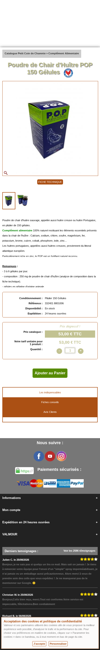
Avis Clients (50, 412)
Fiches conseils (50, 402)
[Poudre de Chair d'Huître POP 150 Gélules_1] (8, 200)
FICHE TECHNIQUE (50, 182)
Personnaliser (58, 643)
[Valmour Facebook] (38, 456)
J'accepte (39, 643)
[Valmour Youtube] (50, 456)
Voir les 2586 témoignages (79, 550)
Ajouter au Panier (50, 373)
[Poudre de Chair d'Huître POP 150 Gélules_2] (23, 200)
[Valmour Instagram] (61, 456)
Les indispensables (50, 392)
